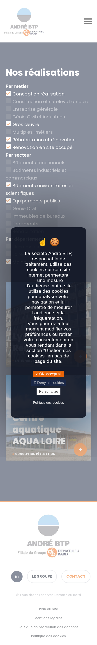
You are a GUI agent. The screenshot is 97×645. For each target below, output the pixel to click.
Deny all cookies (50, 383)
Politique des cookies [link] (48, 402)
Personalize (48, 391)
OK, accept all (50, 374)
